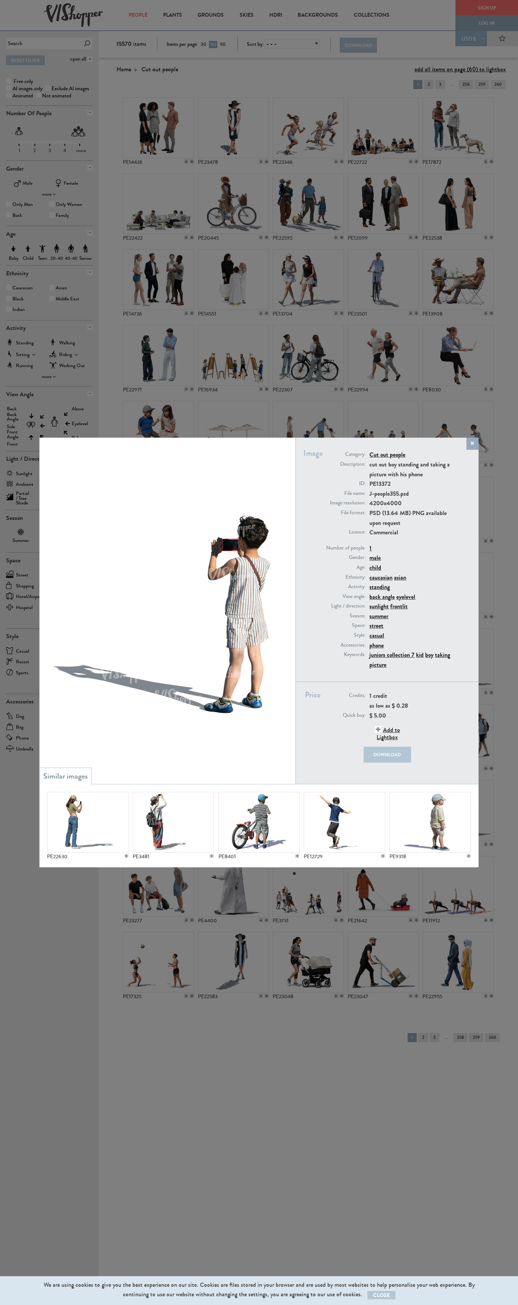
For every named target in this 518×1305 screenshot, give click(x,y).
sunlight (379, 606)
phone (376, 645)
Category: (355, 454)
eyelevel (405, 596)
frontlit (399, 606)
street (376, 625)
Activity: (357, 586)
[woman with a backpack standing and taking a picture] (173, 822)
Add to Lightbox (388, 733)
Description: (353, 464)
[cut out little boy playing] (344, 822)
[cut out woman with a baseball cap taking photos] (87, 822)
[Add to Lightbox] (126, 856)
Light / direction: (348, 606)
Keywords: (355, 654)
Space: (359, 625)
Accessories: (353, 645)
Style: (360, 635)
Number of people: (346, 548)
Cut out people (387, 454)
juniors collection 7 (391, 654)
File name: (355, 493)
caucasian (380, 577)
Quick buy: (354, 715)
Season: (358, 616)
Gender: (357, 557)
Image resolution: (348, 503)
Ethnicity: (355, 577)
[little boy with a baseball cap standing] (430, 822)
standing (379, 587)
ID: (362, 483)
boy (429, 654)
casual (376, 635)
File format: (353, 513)
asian (400, 577)
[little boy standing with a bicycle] (259, 822)
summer (378, 616)
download (387, 754)
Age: (361, 567)
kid (420, 654)
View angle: (354, 596)
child (375, 567)
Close (381, 1295)
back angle (382, 596)
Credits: (357, 695)
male (375, 557)
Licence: (357, 532)
